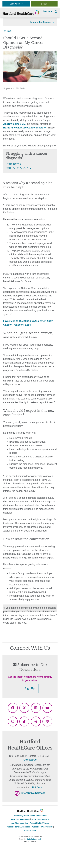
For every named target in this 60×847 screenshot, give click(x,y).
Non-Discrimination (19, 823)
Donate (44, 4)
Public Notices (30, 830)
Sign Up (29, 688)
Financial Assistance (20, 819)
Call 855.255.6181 (17, 168)
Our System (16, 4)
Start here (12, 164)
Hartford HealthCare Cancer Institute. (24, 127)
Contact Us (30, 759)
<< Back (7, 31)
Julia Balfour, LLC (34, 839)
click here (36, 787)
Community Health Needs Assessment (30, 816)
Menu (47, 12)
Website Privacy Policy (42, 827)
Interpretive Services (33, 793)
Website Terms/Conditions (18, 827)
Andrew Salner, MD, (14, 124)
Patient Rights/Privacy (39, 823)
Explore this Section (40, 22)
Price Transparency (40, 819)
